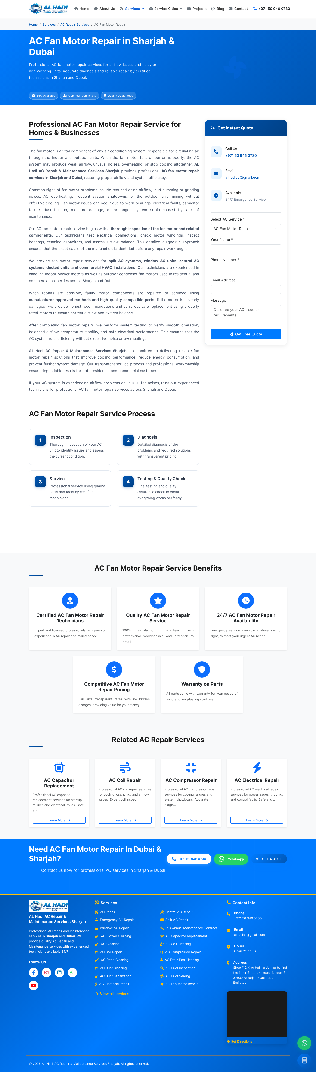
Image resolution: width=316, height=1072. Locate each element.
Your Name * (222, 239)
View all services (114, 993)
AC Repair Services (74, 24)
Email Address (223, 280)
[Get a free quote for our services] (304, 1060)
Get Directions (241, 1041)
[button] (132, 9)
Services (49, 24)
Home (33, 24)
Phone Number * (225, 259)
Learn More (57, 820)
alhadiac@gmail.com (242, 177)
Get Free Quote (248, 334)
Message (218, 300)
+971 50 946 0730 (241, 155)
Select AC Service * (228, 219)
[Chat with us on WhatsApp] (304, 1043)
